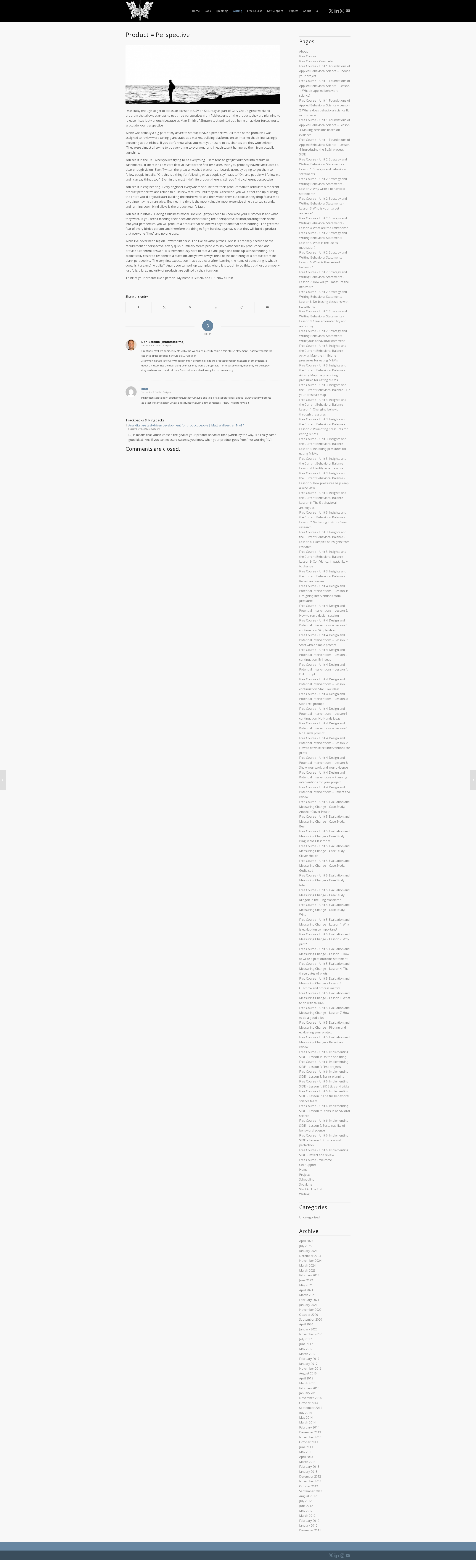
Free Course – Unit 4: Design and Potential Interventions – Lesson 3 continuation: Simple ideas (323, 625)
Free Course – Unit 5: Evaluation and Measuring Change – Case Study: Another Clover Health (324, 807)
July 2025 (305, 1246)
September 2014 (310, 1408)
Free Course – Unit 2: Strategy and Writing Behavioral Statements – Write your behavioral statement (323, 336)
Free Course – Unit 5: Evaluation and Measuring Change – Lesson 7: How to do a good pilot (324, 1013)
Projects (305, 1175)
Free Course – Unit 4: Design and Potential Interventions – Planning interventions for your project (323, 777)
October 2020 (308, 1315)
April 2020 (306, 1324)
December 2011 (310, 1530)
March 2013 (307, 1462)
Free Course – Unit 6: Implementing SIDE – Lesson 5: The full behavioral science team (324, 1096)
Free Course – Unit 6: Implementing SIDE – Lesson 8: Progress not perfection (323, 1140)
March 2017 (307, 1354)
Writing (304, 1194)
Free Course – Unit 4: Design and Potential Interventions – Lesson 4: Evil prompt (323, 669)
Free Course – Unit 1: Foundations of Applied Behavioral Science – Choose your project (324, 71)
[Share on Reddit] (242, 307)
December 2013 (310, 1432)
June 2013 (306, 1447)
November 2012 (310, 1481)
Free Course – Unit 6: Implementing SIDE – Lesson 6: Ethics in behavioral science (324, 1111)
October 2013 (308, 1442)
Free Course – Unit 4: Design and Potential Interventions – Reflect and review (324, 792)
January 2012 (308, 1525)
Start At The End (310, 1189)
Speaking (305, 1184)
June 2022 (306, 1280)
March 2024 (307, 1265)
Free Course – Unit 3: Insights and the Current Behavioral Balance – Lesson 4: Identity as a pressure (322, 463)
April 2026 (306, 1241)
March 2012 (307, 1516)
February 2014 (309, 1427)
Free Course (307, 56)
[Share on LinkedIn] (216, 307)
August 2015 (308, 1373)
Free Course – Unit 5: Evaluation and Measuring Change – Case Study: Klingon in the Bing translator (324, 895)
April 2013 (306, 1457)
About (303, 51)
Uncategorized (309, 1217)
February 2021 (309, 1300)
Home (303, 1170)
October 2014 (308, 1403)
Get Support (307, 1165)
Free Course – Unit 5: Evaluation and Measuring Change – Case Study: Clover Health (324, 851)
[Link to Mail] (347, 11)
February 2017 (309, 1359)
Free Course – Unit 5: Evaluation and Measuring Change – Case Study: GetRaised (324, 866)
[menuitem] (196, 11)
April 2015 (306, 1378)
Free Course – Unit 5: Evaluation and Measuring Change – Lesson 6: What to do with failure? (324, 998)
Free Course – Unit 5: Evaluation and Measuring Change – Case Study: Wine (324, 910)
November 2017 (310, 1334)
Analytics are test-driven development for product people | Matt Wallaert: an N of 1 (186, 425)
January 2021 (308, 1305)
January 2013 (308, 1472)
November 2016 (310, 1368)
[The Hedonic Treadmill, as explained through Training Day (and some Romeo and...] (3, 780)
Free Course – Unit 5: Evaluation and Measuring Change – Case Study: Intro (324, 880)
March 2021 (307, 1295)
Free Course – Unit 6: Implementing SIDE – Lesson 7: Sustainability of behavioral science (323, 1125)
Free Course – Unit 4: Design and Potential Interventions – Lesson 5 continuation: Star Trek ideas (323, 684)
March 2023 (307, 1270)
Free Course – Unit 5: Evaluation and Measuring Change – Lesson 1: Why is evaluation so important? (324, 924)
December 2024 (310, 1256)
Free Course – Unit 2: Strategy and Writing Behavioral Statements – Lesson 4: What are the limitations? (323, 223)
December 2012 (310, 1476)
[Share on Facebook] (139, 307)
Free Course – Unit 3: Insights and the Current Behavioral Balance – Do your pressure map (324, 390)
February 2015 (309, 1388)
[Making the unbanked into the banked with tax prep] (473, 780)
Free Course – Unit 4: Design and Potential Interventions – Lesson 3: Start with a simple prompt (323, 640)
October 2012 (308, 1486)
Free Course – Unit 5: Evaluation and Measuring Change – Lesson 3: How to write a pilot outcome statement (324, 954)
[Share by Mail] (267, 307)
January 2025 (308, 1251)
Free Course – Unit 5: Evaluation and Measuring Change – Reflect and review (324, 1042)
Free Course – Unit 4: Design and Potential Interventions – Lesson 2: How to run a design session (323, 611)
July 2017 (305, 1339)
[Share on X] (164, 307)
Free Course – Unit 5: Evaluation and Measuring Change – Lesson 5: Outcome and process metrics (324, 983)
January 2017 (308, 1364)
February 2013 (309, 1467)
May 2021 (306, 1285)
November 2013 (310, 1437)
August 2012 (308, 1496)
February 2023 (309, 1275)
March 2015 (307, 1383)
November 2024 (310, 1261)
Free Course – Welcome (315, 1160)
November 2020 (310, 1310)
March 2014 (307, 1422)
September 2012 (310, 1491)
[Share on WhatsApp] (190, 307)
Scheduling (306, 1179)
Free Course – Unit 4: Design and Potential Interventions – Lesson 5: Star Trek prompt (323, 699)
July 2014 (305, 1413)
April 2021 (306, 1290)
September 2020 (310, 1319)
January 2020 (308, 1329)
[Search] (316, 11)
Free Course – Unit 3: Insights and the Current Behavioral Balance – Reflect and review (322, 576)
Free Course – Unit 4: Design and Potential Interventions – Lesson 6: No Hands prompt (323, 728)
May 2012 (306, 1511)
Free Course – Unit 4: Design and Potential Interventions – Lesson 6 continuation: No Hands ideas (323, 713)
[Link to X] (331, 11)
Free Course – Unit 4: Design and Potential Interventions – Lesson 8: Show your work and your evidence (323, 763)
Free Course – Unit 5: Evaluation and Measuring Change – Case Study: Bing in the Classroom (324, 836)
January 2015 (308, 1393)
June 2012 (306, 1506)
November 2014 (310, 1398)
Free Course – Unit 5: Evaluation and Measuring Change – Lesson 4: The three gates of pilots (324, 968)
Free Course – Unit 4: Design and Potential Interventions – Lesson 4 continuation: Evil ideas (323, 655)
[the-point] (203, 74)
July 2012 (305, 1501)
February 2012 (309, 1521)
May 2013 (306, 1452)
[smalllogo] (140, 11)
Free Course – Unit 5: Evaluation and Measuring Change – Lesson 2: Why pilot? (324, 939)
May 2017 (306, 1349)
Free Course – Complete (316, 61)
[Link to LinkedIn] (336, 11)
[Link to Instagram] (342, 11)
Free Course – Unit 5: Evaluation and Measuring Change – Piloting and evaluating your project (324, 1027)
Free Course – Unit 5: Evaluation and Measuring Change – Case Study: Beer (324, 821)
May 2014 (306, 1417)
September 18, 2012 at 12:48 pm (144, 428)
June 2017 (306, 1344)
